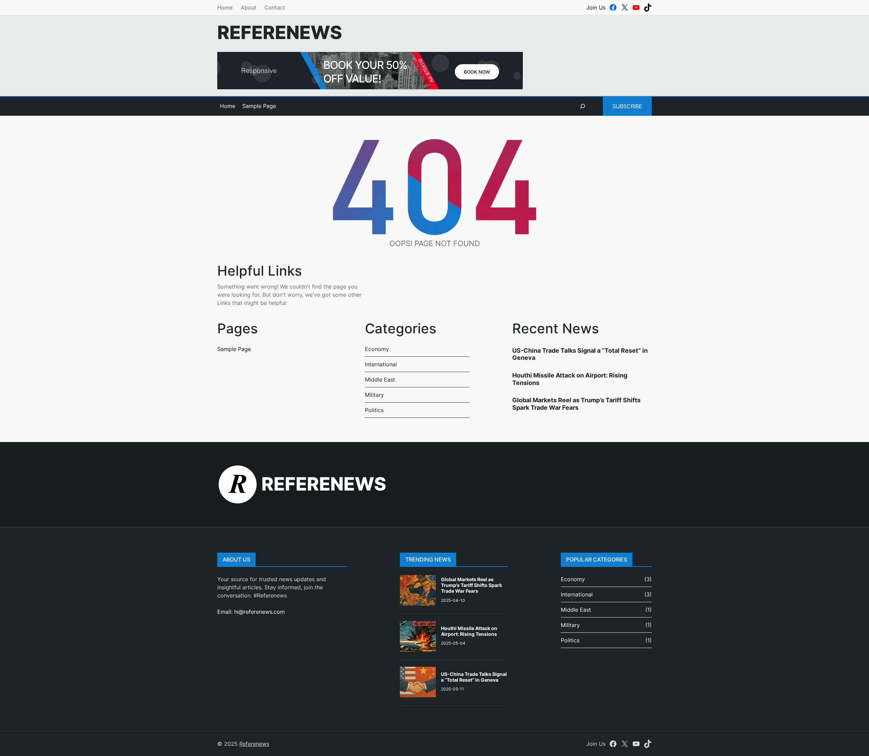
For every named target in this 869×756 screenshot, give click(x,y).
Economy (377, 349)
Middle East (380, 379)
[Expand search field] (582, 106)
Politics (374, 410)
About (248, 7)
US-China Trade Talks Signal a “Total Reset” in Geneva (474, 677)
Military (374, 394)
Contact (274, 7)
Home (225, 7)
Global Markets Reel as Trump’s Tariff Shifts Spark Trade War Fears (576, 404)
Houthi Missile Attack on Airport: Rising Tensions (469, 631)
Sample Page (259, 106)
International (381, 364)
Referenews (279, 32)
